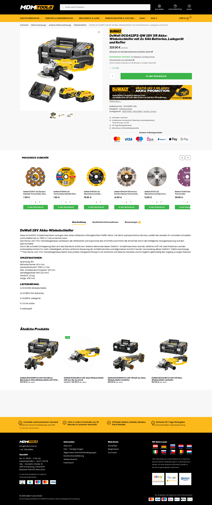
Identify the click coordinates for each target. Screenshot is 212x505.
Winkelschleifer (80, 25)
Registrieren (113, 449)
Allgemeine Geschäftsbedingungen (80, 452)
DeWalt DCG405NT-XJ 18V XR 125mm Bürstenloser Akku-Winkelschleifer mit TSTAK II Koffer (40, 379)
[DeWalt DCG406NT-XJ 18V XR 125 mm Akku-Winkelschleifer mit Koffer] (128, 355)
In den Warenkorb (156, 76)
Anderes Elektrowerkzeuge (60, 25)
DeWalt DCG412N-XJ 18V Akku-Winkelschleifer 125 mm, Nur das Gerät (84, 379)
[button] (185, 18)
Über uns (68, 445)
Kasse (189, 9)
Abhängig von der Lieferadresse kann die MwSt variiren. (130, 52)
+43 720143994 (26, 449)
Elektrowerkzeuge (38, 25)
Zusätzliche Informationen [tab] (105, 222)
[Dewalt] (115, 31)
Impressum (69, 462)
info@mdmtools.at (28, 446)
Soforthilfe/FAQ (175, 9)
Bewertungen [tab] (132, 222)
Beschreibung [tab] (79, 222)
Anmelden (159, 9)
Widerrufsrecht (70, 459)
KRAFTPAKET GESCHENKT (132, 111)
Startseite (24, 25)
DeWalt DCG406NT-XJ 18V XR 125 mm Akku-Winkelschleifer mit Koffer (127, 379)
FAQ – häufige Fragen (73, 449)
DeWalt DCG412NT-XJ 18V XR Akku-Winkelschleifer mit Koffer (167, 379)
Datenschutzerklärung (74, 456)
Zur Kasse (112, 452)
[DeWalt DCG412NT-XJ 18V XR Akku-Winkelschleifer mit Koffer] (172, 355)
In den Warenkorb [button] (40, 387)
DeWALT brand (150, 111)
